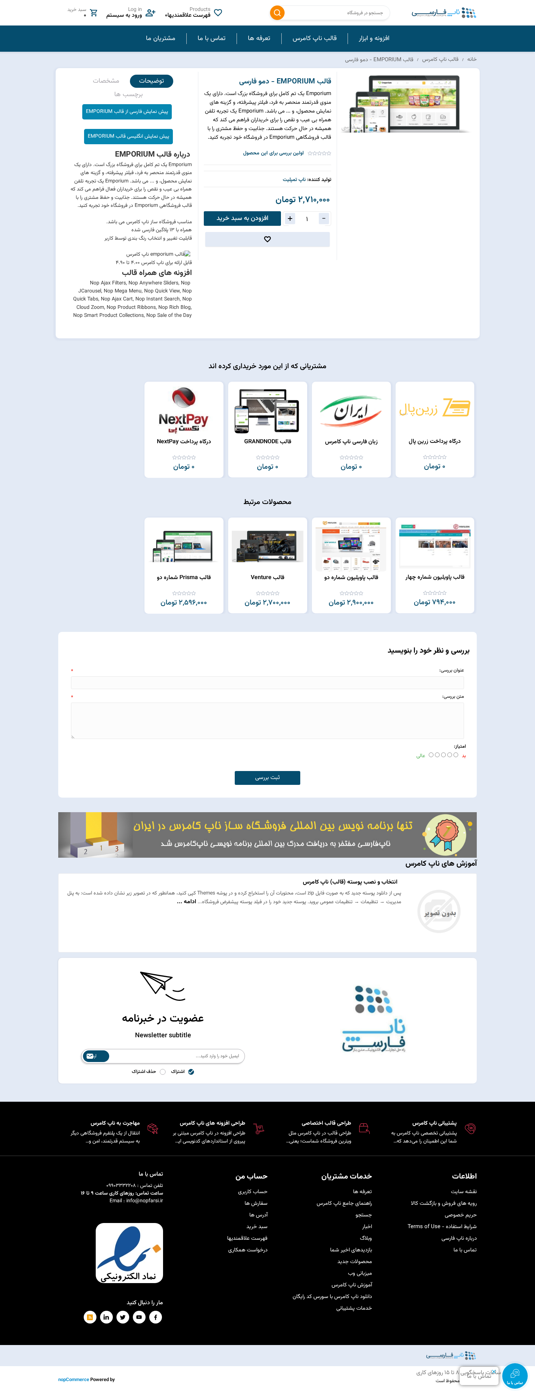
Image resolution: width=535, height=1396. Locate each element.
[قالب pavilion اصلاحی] (435, 546)
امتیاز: (460, 747)
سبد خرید (257, 1227)
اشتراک (178, 1071)
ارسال (91, 1056)
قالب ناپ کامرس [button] (315, 39)
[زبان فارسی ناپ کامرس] (351, 410)
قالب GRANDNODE (267, 442)
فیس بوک (155, 1317)
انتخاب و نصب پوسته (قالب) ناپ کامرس (350, 882)
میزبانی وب (360, 1273)
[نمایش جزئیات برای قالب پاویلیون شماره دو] (351, 546)
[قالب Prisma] (184, 546)
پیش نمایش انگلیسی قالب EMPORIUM (128, 137)
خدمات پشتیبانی (354, 1308)
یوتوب (139, 1317)
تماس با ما (465, 1250)
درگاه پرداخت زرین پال (435, 441)
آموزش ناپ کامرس (352, 1285)
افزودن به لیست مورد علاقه (405, 403)
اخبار (367, 1227)
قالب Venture (267, 577)
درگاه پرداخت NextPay (184, 442)
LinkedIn (106, 1317)
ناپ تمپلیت (294, 180)
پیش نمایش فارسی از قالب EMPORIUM (127, 112)
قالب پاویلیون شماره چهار (434, 577)
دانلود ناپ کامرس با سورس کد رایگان (332, 1297)
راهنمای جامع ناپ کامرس (344, 1203)
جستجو (277, 12)
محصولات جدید (354, 1262)
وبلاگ (366, 1238)
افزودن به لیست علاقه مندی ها (267, 239)
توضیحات (151, 81)
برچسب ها (128, 95)
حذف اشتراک (144, 1071)
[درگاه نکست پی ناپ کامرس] (184, 410)
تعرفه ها (362, 1192)
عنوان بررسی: (451, 670)
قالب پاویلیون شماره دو (351, 577)
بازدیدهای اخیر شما (351, 1250)
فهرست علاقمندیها (247, 1238)
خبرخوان (90, 1317)
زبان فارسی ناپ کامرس (351, 442)
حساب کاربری (253, 1192)
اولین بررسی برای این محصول (273, 153)
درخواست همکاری (248, 1250)
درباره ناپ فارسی (459, 1238)
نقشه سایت (464, 1192)
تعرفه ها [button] (259, 39)
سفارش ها (256, 1203)
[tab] (151, 81)
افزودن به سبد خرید (242, 218)
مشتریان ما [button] (160, 39)
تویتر (122, 1317)
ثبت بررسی (267, 777)
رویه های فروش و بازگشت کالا (444, 1203)
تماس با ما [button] (212, 39)
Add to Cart (405, 389)
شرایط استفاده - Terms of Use (442, 1227)
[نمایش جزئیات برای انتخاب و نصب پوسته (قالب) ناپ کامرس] (439, 944)
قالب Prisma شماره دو (184, 577)
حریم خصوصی (461, 1215)
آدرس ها (258, 1215)
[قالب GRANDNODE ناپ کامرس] (268, 410)
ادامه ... (186, 902)
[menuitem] (374, 38)
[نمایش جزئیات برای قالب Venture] (268, 546)
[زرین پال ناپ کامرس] (435, 410)
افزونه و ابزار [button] (374, 39)
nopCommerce (73, 1380)
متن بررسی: (453, 697)
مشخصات (106, 81)
